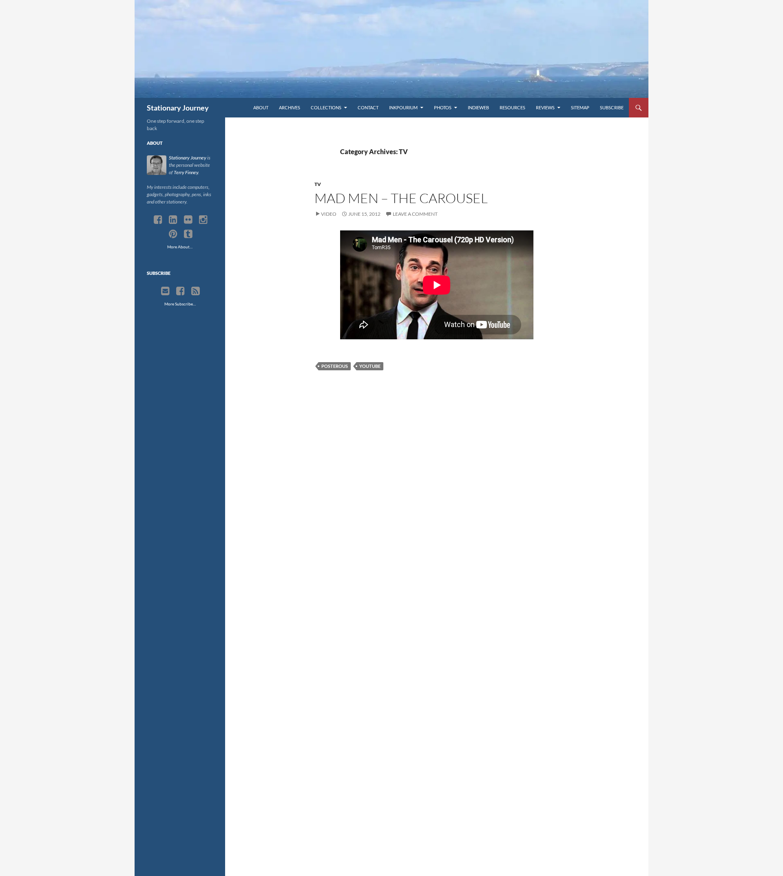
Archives (289, 107)
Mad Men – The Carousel (401, 198)
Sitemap (580, 107)
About (260, 107)
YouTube (369, 366)
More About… (179, 246)
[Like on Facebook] (180, 291)
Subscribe (612, 107)
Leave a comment (415, 214)
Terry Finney (186, 172)
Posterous (334, 366)
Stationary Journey (178, 107)
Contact (368, 107)
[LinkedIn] (173, 220)
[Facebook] (158, 220)
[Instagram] (203, 220)
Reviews (545, 107)
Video (328, 214)
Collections (326, 107)
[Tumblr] (188, 234)
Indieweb (478, 107)
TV (317, 184)
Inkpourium (403, 107)
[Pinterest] (173, 234)
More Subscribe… (180, 303)
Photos (442, 107)
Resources (512, 107)
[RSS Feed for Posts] (195, 291)
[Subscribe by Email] (165, 291)
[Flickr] (188, 220)
